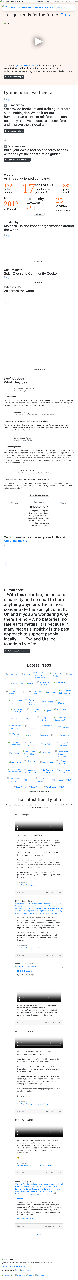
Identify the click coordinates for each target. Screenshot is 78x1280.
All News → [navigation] (39, 1235)
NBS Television (24, 971)
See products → (39, 282)
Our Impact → (39, 214)
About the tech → (16, 541)
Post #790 (20, 1111)
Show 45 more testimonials (39, 495)
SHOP (18, 7)
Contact (4, 1266)
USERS (35, 7)
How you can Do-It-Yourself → (17, 160)
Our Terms (16, 1266)
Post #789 (20, 1173)
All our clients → (39, 262)
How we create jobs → (14, 131)
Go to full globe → (39, 369)
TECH (46, 7)
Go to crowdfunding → (14, 77)
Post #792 (20, 955)
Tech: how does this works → (17, 651)
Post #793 (20, 892)
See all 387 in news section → (39, 791)
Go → (65, 14)
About (10, 1266)
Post (59, 892)
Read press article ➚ (25, 1219)
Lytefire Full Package (27, 65)
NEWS (41, 7)
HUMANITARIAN (27, 7)
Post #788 (20, 1226)
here (13, 805)
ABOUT (51, 7)
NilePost (21, 1198)
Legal (23, 1266)
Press (59, 1226)
